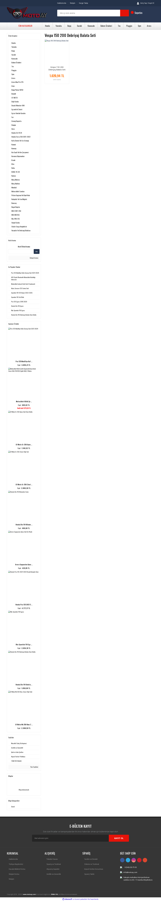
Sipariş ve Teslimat (54, 864)
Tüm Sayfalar (34, 767)
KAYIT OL (119, 838)
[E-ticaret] (80, 899)
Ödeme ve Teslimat (91, 864)
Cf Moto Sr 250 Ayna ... (24, 444)
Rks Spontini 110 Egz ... (24, 644)
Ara (37, 251)
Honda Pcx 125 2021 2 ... (23, 604)
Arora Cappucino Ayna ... (24, 564)
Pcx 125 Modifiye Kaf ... (24, 361)
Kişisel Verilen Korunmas (93, 869)
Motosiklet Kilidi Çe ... (24, 401)
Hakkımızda (61, 3)
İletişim (72, 3)
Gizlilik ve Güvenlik (54, 874)
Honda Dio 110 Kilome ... (24, 524)
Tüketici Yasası (52, 859)
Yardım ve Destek (91, 859)
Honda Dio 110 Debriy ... (24, 684)
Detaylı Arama (33, 258)
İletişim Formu (14, 874)
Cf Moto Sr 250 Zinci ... (24, 484)
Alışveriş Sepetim (53, 869)
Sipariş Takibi (89, 874)
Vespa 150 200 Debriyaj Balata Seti (56, 68)
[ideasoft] (67, 899)
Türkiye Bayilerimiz (16, 864)
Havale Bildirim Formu (17, 869)
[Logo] (27, 13)
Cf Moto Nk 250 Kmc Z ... (24, 724)
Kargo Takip (83, 3)
